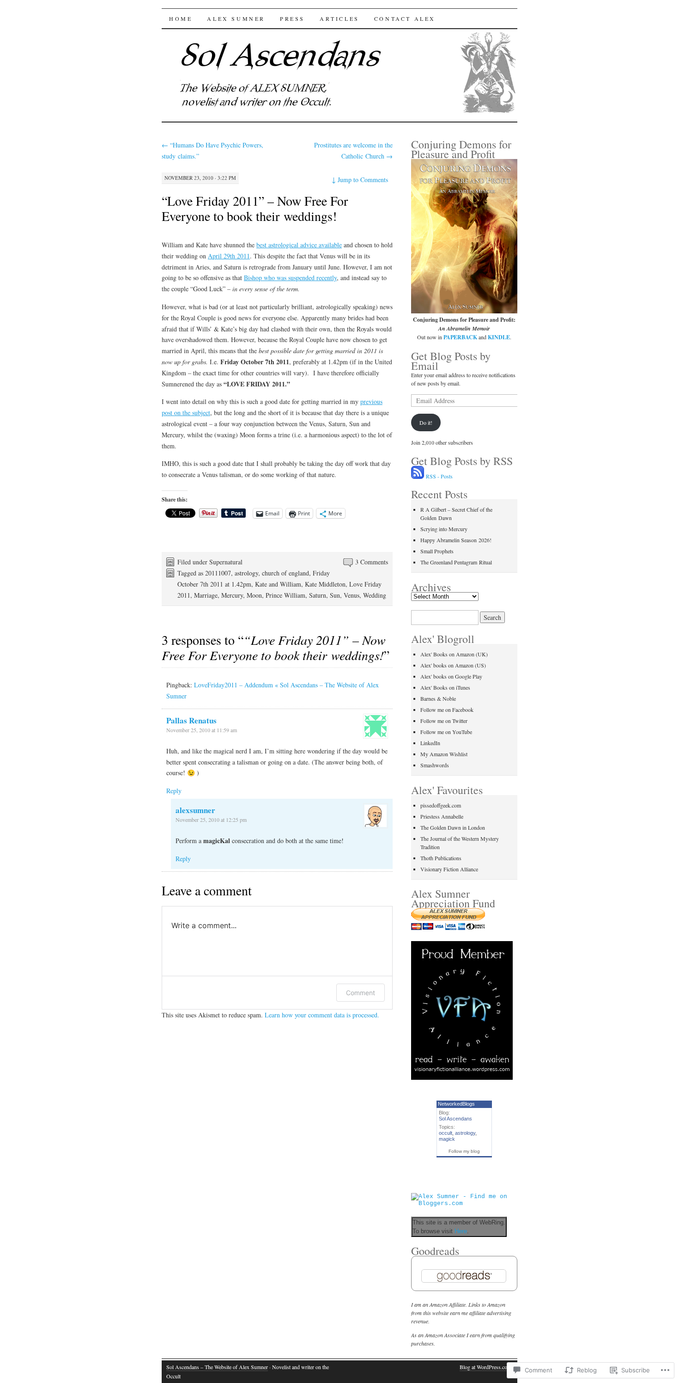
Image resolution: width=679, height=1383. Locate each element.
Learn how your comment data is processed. (322, 1014)
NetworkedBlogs (456, 1104)
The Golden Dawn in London (452, 827)
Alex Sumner (236, 18)
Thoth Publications (440, 858)
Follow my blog (464, 1151)
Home (180, 18)
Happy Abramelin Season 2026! (455, 540)
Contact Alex (405, 18)
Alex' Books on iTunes (445, 687)
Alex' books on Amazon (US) (453, 665)
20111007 (218, 573)
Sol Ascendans (455, 1118)
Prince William (285, 595)
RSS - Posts (439, 476)
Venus (351, 595)
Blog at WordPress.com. (486, 1367)
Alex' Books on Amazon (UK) (454, 654)
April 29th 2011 (229, 255)
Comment (360, 993)
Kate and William (278, 584)
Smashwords (434, 765)
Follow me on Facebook (446, 709)
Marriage (206, 595)
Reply (174, 790)
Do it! (425, 422)
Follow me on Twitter (443, 720)
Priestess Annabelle (441, 816)
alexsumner (195, 810)
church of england (285, 573)
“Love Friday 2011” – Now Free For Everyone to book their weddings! (255, 208)
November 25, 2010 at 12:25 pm (211, 819)
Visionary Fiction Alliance (449, 869)
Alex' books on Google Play (451, 676)
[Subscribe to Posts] (417, 476)
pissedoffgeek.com (440, 805)
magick (447, 1139)
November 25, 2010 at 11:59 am (201, 730)
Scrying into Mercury (443, 528)
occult (445, 1133)
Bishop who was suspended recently (290, 277)
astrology (246, 573)
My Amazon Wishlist (443, 754)
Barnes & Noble (438, 698)
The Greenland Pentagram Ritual (456, 562)
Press (292, 18)
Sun (335, 595)
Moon (254, 595)
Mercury (232, 595)
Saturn (317, 595)
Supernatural (225, 561)
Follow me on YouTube (446, 731)
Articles (339, 18)
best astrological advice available (299, 244)
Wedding (374, 595)
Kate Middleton (325, 584)
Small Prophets (437, 551)
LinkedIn (430, 743)
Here (461, 1231)
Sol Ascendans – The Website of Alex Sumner (217, 1367)
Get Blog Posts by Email (451, 361)
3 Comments (371, 561)
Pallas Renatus (191, 720)
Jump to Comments (360, 179)
